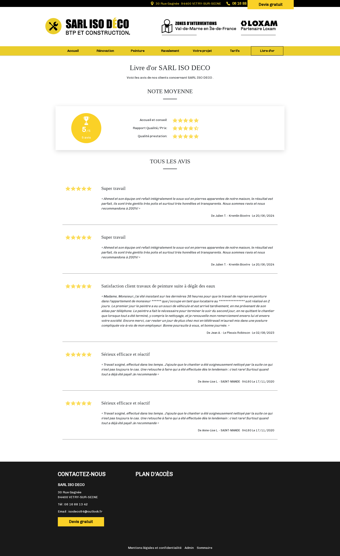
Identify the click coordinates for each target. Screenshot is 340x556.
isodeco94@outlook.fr (85, 511)
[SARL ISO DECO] (98, 17)
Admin (189, 548)
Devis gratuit (271, 4)
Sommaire (204, 548)
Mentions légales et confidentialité (155, 548)
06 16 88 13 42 (76, 504)
